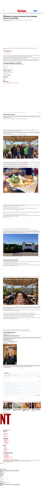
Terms (9, 69)
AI (12, 459)
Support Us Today (5, 343)
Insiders (1, 472)
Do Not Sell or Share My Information (8, 461)
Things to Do (2, 471)
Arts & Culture (6, 434)
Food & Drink (6, 433)
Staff (5, 450)
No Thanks (1, 475)
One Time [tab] (4, 339)
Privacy (12, 69)
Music (5, 435)
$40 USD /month (15, 341)
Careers (5, 447)
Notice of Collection (5, 69)
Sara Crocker (5, 20)
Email (4, 66)
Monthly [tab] (7, 339)
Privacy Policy (6, 443)
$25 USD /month (10, 341)
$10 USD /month (5, 341)
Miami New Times (6, 456)
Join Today (1, 474)
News (5, 432)
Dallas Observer (6, 454)
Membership (5, 451)
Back (0, 481)
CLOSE (4, 80)
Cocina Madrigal (11, 55)
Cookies (8, 459)
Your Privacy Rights (15, 459)
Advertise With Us (6, 440)
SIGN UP (5, 68)
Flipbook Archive (6, 449)
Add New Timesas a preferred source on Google (7, 51)
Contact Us (5, 448)
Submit (3, 481)
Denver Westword (6, 455)
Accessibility (10, 459)
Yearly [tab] (10, 339)
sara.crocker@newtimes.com (7, 367)
